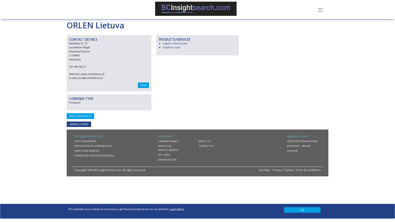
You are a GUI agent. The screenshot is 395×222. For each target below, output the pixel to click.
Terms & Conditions (308, 170)
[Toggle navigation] (320, 9)
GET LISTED (164, 154)
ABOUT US (204, 141)
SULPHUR (292, 150)
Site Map (264, 170)
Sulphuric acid (171, 47)
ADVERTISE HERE (167, 159)
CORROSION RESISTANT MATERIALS (94, 155)
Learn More (177, 209)
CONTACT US (206, 146)
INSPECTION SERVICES (86, 150)
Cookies (289, 170)
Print (143, 85)
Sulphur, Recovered (175, 43)
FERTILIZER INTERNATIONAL (302, 141)
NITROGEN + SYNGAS (299, 146)
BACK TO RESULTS (80, 116)
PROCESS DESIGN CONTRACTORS (93, 146)
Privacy (277, 170)
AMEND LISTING (78, 124)
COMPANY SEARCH (168, 141)
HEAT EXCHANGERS (85, 141)
